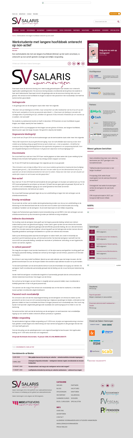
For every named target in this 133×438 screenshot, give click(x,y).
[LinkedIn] (74, 63)
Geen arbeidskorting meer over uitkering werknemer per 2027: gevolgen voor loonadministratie (104, 160)
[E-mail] (78, 63)
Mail (107, 385)
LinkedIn (103, 385)
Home (14, 35)
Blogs (59, 388)
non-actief (30, 347)
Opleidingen (61, 392)
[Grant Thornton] (94, 347)
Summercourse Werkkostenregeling (109, 245)
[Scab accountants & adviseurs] (107, 347)
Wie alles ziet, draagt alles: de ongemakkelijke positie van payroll (110, 128)
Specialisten (76, 402)
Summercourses (63, 398)
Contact (60, 417)
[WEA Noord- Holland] (107, 338)
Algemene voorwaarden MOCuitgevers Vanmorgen (77, 420)
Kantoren (75, 392)
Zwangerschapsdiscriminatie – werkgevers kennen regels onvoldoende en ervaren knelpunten (56, 362)
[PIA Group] (107, 328)
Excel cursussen (63, 402)
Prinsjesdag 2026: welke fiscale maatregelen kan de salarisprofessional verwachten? (103, 178)
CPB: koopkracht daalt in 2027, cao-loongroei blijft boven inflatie (101, 197)
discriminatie (21, 347)
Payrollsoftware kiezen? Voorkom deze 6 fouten (109, 93)
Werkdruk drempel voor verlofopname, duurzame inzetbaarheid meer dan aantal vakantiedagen (109, 116)
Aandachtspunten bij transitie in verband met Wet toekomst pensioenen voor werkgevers (110, 122)
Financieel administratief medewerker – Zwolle (102, 296)
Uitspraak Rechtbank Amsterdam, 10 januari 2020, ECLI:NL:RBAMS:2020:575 (39, 337)
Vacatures (75, 388)
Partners (74, 385)
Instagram (112, 385)
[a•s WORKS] (95, 128)
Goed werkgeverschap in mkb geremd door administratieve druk (110, 77)
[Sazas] (96, 140)
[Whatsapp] (69, 63)
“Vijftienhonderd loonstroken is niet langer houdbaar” (102, 169)
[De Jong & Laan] (94, 328)
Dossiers (74, 398)
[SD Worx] (96, 116)
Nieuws (14, 50)
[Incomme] (95, 94)
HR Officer (92, 306)
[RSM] (94, 338)
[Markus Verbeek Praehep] (95, 134)
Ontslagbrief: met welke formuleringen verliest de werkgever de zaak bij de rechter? (103, 188)
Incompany (61, 395)
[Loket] (95, 77)
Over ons (60, 411)
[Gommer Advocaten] (95, 122)
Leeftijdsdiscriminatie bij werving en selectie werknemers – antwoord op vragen (55, 370)
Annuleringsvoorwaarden (67, 424)
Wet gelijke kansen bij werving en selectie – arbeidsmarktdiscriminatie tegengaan (55, 357)
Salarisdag (75, 395)
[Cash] (95, 110)
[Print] (83, 63)
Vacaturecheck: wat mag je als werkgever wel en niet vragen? (48, 366)
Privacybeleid (62, 427)
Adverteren (61, 414)
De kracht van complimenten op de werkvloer (110, 139)
